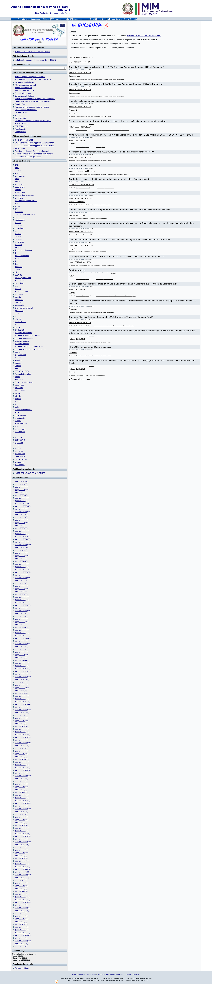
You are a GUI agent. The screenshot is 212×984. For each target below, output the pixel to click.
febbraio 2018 (20, 762)
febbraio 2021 (20, 663)
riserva (17, 401)
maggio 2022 (20, 622)
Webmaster (91, 974)
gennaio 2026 (20, 501)
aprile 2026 (19, 492)
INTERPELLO (20, 322)
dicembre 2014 (20, 866)
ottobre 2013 (20, 905)
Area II (90, 242)
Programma (73, 309)
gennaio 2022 (20, 633)
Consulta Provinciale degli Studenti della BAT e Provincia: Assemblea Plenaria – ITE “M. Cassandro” (116, 67)
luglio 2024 (19, 550)
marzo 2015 (19, 858)
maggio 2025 (20, 523)
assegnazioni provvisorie (24, 195)
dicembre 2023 (20, 569)
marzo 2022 (19, 627)
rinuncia (18, 399)
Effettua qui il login (22, 968)
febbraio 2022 (20, 630)
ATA (16, 203)
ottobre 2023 (20, 575)
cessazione (19, 228)
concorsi (18, 236)
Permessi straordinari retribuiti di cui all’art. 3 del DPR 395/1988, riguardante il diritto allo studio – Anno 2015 (119, 239)
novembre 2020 (21, 671)
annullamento (20, 187)
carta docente (20, 220)
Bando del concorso (77, 202)
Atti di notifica (20, 148)
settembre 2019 (21, 710)
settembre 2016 (21, 809)
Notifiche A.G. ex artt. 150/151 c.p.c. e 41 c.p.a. (33, 121)
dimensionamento (22, 256)
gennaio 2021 (20, 666)
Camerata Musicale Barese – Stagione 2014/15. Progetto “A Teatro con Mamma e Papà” (111, 317)
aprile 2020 (19, 690)
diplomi (17, 258)
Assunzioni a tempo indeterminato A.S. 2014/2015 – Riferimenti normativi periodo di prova (111, 152)
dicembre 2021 (20, 635)
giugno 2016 (20, 817)
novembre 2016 (21, 803)
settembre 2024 (21, 545)
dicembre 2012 (20, 933)
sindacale (18, 437)
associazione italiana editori (26, 201)
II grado (18, 316)
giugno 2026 (20, 487)
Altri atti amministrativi (23, 88)
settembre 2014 (21, 875)
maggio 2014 (20, 886)
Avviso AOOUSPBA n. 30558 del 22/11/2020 (32, 52)
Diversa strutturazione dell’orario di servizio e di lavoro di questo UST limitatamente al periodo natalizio (117, 121)
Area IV (91, 181)
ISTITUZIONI (20, 330)
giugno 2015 (20, 850)
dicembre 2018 (20, 734)
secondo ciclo (20, 429)
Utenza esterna (21, 459)
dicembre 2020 (20, 668)
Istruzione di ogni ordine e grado (27, 335)
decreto (18, 247)
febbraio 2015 (20, 861)
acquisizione (20, 176)
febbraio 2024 (20, 564)
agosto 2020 (19, 679)
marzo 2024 (19, 561)
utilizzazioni (19, 462)
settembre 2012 (21, 941)
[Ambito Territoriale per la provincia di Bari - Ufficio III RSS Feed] (56, 981)
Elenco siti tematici (133, 974)
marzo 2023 (19, 594)
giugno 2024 (20, 553)
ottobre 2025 (20, 509)
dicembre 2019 (20, 701)
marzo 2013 (19, 924)
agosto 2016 (19, 811)
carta (17, 217)
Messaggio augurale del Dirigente (82, 171)
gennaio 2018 (20, 765)
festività (18, 297)
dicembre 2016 (20, 800)
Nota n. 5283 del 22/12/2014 (80, 90)
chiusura (18, 234)
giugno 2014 (20, 883)
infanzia (18, 319)
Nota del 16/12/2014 (77, 289)
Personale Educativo (23, 374)
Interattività (101, 19)
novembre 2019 (21, 704)
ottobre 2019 (20, 707)
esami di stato (20, 280)
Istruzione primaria (22, 344)
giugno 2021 (20, 652)
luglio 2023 (19, 583)
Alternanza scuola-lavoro (24, 82)
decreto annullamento (23, 250)
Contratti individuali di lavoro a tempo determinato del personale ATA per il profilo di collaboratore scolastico (119, 209)
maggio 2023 (20, 589)
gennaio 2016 (20, 831)
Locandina (73, 353)
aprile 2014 (19, 888)
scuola (17, 426)
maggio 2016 (20, 820)
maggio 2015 (20, 853)
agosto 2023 (19, 580)
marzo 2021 (19, 660)
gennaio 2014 (20, 897)
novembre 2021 (21, 638)
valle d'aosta (20, 465)
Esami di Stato (20, 104)
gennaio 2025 (20, 534)
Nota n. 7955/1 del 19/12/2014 (81, 157)
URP (70, 19)
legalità (17, 352)
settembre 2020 (21, 677)
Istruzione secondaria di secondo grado (30, 349)
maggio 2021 (20, 655)
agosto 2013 (19, 910)
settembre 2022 (21, 611)
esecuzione (19, 283)
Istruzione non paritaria (24, 338)
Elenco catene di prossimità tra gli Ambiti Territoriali (35, 99)
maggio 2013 (20, 919)
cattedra (18, 223)
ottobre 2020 (20, 674)
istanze (17, 327)
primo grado (19, 385)
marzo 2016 (19, 825)
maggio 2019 (20, 721)
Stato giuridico (20, 132)
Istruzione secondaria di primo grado (29, 346)
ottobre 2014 (20, 872)
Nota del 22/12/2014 (77, 140)
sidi (16, 434)
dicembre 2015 (20, 833)
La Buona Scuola (21, 112)
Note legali (120, 974)
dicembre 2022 (20, 602)
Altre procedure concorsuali (25, 85)
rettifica (17, 393)
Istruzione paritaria (22, 341)
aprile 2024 (19, 558)
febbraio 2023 (20, 597)
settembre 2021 (21, 644)
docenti (17, 264)
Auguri (71, 276)
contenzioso (19, 242)
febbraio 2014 (20, 894)
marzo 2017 (19, 792)
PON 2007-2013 (21, 123)
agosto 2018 (19, 745)
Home (14, 19)
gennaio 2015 (20, 864)
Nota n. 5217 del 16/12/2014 (80, 262)
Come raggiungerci (80, 19)
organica (18, 360)
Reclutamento (20, 129)
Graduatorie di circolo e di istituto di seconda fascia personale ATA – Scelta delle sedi (109, 179)
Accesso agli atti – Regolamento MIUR (30, 77)
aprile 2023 (19, 591)
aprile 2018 (19, 756)
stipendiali (19, 443)
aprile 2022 (19, 624)
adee (17, 179)
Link (108, 19)
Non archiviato (20, 118)
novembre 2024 (21, 539)
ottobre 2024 (20, 542)
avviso (17, 206)
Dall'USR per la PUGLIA (24, 140)
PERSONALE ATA (22, 371)
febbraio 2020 (20, 696)
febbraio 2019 (20, 729)
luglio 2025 (19, 517)
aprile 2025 (19, 525)
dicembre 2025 (20, 503)
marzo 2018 (19, 759)
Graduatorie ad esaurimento (26, 110)
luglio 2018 (19, 748)
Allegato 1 (73, 110)
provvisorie (19, 388)
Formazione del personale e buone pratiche (32, 107)
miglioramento (20, 355)
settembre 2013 (21, 908)
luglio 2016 (19, 814)
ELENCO (18, 275)
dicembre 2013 (20, 899)
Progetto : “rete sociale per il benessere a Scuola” (92, 101)
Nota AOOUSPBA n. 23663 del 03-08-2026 (144, 36)
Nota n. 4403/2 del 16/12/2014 (81, 245)
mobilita (18, 357)
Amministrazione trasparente (29, 19)
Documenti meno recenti (79, 62)
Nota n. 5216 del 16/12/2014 (80, 323)
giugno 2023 (20, 586)
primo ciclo (19, 379)
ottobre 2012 (20, 938)
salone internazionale (23, 410)
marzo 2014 (19, 891)
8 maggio (18, 173)
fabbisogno (19, 294)
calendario (19, 212)
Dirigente (91, 69)
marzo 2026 (19, 495)
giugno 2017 (20, 784)
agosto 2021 (19, 646)
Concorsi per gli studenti (24, 96)
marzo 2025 (19, 528)
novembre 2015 (21, 836)
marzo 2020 (19, 693)
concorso (18, 239)
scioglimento (20, 418)
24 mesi (18, 170)
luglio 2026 (19, 484)
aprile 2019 (19, 723)
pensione (18, 368)
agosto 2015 (19, 844)
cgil (16, 231)
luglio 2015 (19, 847)
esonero (18, 289)
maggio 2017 (20, 787)
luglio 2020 (19, 682)
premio (17, 377)
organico (18, 363)
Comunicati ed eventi (23, 93)
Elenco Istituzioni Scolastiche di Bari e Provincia (33, 101)
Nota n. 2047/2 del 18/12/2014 (81, 198)
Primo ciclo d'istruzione (24, 382)
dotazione (18, 267)
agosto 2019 (19, 712)
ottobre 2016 (20, 806)
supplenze (19, 451)
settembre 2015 (21, 842)
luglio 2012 (19, 946)
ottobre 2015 (20, 839)
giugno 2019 (20, 718)
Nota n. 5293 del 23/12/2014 (80, 127)
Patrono (18, 366)
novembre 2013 (21, 902)
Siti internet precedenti (106, 974)
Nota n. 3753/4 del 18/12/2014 (81, 232)
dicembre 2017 (20, 767)
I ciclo (17, 313)
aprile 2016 (19, 822)
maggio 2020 (20, 688)
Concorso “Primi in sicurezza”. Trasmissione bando (93, 193)
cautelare (18, 225)
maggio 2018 (20, 754)
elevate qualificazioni (23, 278)
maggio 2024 (20, 556)
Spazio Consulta (130, 19)
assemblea (19, 198)
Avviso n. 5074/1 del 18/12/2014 (81, 185)
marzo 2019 (19, 726)
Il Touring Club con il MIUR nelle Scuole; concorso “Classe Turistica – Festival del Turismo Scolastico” (117, 256)
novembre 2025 (21, 506)
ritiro (16, 404)
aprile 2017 (19, 789)
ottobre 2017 (20, 773)
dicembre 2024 (20, 536)
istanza (17, 324)
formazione (19, 300)
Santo (17, 412)
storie (17, 445)
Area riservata (117, 19)
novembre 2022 (21, 605)
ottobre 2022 (20, 608)
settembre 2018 (21, 743)
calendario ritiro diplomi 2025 (26, 214)
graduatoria (19, 305)
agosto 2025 (19, 514)
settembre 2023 (21, 578)
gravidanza (19, 311)
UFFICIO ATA (20, 456)
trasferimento (20, 454)
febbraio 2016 (20, 828)
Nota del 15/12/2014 (77, 339)
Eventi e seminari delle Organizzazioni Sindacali (34, 154)
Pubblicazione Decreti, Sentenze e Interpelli (32, 151)
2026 (17, 168)
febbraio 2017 (20, 795)
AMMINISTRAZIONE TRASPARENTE (30, 473)
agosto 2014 (19, 877)
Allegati (72, 144)
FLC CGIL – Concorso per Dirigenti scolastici (90, 347)
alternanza (19, 184)
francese (18, 302)
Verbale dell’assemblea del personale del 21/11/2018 (35, 60)
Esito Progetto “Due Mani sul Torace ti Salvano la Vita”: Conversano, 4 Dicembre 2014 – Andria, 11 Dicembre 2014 (123, 284)
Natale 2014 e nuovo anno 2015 (84, 165)
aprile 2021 (19, 657)
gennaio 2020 (20, 699)
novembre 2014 (21, 869)
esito (16, 286)
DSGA (17, 269)
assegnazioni (20, 192)
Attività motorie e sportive (24, 90)
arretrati (18, 190)
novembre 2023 (21, 572)
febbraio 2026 (20, 498)
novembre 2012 (21, 935)
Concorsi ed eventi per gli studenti (28, 157)
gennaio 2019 (20, 732)
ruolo (17, 407)
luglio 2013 (19, 913)
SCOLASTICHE (21, 423)
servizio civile (20, 432)
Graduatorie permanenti (24, 308)
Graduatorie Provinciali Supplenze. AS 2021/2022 (34, 146)
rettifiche (18, 396)
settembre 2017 (21, 776)
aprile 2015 (19, 855)
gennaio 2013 (20, 930)
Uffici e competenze (59, 19)
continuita (18, 245)
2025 (17, 165)
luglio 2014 (19, 880)
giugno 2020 (20, 685)
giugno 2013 (20, 916)
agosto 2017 (19, 778)
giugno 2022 (20, 619)
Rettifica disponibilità (77, 215)
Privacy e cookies (78, 974)
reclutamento (20, 390)
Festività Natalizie (77, 270)
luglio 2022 (19, 616)
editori (17, 272)
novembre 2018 (21, 737)
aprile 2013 (19, 921)
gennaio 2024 (20, 567)
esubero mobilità (21, 291)
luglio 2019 (19, 715)
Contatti (93, 19)
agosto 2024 (19, 547)
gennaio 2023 (20, 600)
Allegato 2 (73, 113)
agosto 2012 (19, 944)
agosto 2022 (19, 613)
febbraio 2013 (20, 927)
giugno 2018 (20, 751)
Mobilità (18, 115)
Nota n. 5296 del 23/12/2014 (80, 107)
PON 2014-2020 (21, 126)
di (15, 253)
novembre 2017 (21, 770)
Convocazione (74, 76)
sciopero (18, 421)
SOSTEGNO (20, 440)
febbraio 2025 (20, 531)
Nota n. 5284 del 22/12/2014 (80, 73)
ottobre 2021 (20, 641)
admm (17, 181)
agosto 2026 (19, 481)
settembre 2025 (21, 512)
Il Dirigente (46, 19)
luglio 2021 (19, 649)
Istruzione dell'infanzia (23, 333)
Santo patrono (20, 415)
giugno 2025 (20, 520)
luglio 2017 (19, 781)
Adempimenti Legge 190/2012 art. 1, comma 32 (33, 79)
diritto (17, 261)
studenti (18, 448)
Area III (91, 154)
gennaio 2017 (20, 798)
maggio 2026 (20, 490)
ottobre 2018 (20, 740)
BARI (17, 209)
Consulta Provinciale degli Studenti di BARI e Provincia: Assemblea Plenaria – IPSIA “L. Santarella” (115, 84)
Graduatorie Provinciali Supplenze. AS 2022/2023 (34, 143)
